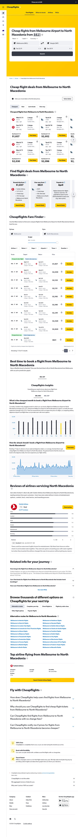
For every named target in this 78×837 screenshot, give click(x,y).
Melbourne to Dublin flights (51, 634)
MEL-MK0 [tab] (38, 396)
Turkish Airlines (23, 504)
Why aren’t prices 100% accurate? (22, 785)
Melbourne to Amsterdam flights (20, 639)
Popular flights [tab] (32, 611)
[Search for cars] (3, 21)
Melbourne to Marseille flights (52, 647)
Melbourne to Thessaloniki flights (21, 636)
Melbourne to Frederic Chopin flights (54, 644)
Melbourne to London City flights (21, 626)
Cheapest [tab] (15, 106)
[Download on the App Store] (64, 805)
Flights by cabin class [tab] (62, 606)
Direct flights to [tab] (47, 606)
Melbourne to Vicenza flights (19, 642)
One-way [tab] (42, 106)
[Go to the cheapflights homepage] (14, 7)
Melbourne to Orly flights (50, 636)
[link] (19, 205)
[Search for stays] (3, 17)
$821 (37, 34)
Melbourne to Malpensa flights (20, 634)
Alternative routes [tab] (17, 606)
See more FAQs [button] (42, 590)
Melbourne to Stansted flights (52, 623)
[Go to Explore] (3, 25)
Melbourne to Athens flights (19, 631)
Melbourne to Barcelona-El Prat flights (54, 642)
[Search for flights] (3, 13)
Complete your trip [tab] (32, 606)
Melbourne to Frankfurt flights (52, 631)
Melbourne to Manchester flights (52, 639)
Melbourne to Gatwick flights (19, 623)
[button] (76, 2)
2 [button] (69, 351)
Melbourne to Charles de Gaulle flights (54, 628)
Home (10, 78)
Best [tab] (23, 106)
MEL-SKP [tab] (42, 377)
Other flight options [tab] (18, 611)
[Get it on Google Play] (64, 800)
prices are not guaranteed (48, 773)
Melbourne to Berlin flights (19, 647)
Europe (16, 78)
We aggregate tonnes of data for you (23, 782)
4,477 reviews (23, 510)
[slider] (57, 243)
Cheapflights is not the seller (20, 778)
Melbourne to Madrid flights (19, 644)
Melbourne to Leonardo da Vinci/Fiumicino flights (26, 628)
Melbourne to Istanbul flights (19, 620)
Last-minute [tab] (31, 106)
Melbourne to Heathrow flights (52, 620)
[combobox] (34, 39)
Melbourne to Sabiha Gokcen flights (54, 626)
